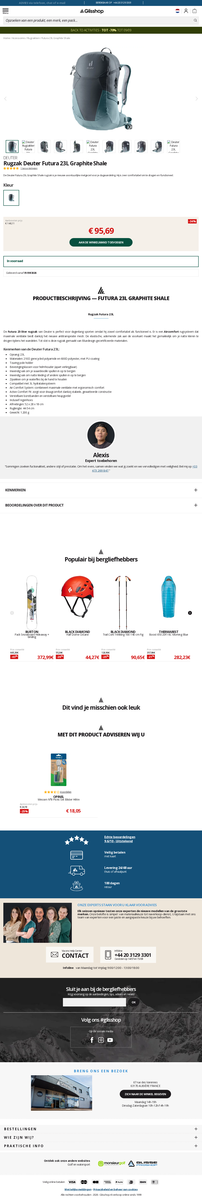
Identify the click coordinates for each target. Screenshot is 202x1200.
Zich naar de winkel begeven (145, 1094)
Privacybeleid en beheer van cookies (115, 1189)
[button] (101, 490)
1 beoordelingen (29, 168)
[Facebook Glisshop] (92, 1040)
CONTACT (75, 955)
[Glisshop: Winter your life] (92, 11)
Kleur (8, 185)
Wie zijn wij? (19, 1137)
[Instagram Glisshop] (101, 1040)
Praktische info (24, 1146)
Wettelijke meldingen (78, 1189)
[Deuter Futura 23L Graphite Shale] (101, 89)
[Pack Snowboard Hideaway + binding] (31, 602)
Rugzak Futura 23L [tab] (101, 314)
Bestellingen (20, 1129)
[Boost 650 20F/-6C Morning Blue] (168, 602)
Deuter (10, 157)
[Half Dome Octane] (77, 602)
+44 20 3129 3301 (133, 954)
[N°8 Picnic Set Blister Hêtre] (58, 770)
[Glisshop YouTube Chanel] (110, 1040)
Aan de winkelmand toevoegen (101, 242)
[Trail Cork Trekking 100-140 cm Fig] (123, 602)
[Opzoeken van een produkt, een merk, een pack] (195, 20)
